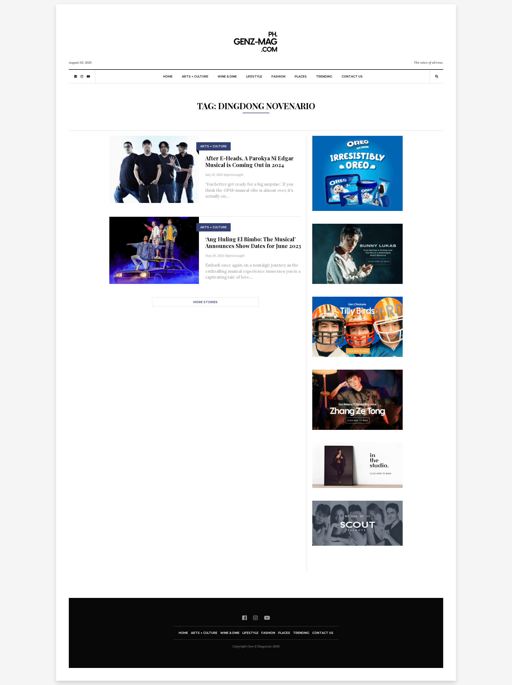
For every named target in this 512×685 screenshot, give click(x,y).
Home (168, 76)
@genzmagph (233, 175)
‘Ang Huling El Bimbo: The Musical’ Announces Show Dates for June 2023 (253, 242)
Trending (324, 76)
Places (301, 76)
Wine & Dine (227, 76)
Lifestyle (254, 76)
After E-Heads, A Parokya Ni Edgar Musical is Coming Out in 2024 (249, 161)
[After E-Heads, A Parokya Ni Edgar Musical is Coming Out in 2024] (154, 169)
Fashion (278, 76)
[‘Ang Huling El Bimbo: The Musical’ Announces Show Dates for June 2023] (154, 249)
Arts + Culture (195, 76)
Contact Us (352, 76)
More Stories (205, 302)
